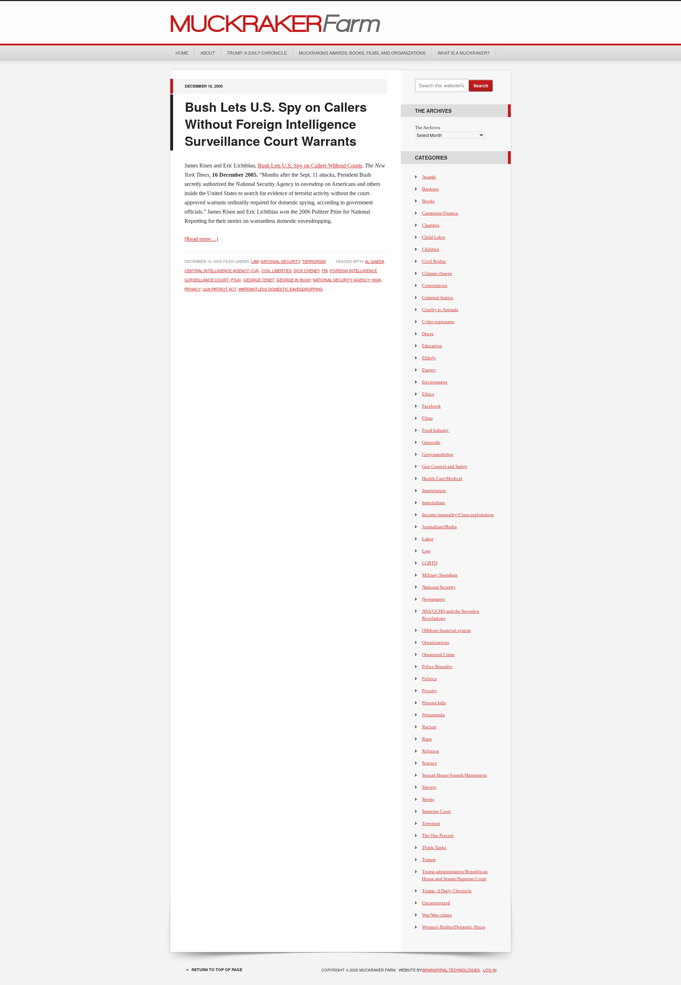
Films (427, 418)
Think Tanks (434, 847)
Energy (429, 370)
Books (428, 201)
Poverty (429, 690)
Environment (434, 382)
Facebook (431, 406)
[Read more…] (201, 239)
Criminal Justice (437, 297)
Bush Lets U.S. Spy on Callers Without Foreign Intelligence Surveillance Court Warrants (276, 123)
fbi (325, 270)
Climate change (437, 273)
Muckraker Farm (340, 22)
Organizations (435, 642)
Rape (427, 739)
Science (429, 763)
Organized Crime (438, 654)
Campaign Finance (440, 213)
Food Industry (435, 430)
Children (430, 249)
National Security (280, 261)
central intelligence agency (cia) (221, 270)
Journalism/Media (439, 526)
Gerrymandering (437, 454)
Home (182, 53)
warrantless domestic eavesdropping (280, 289)
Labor (427, 538)
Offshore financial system (446, 630)
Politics (429, 678)
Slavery (429, 787)
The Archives (427, 127)
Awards (429, 177)
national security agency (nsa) (347, 279)
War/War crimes (437, 915)
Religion (430, 751)
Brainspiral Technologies (451, 970)
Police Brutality (437, 666)
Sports (428, 799)
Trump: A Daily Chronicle (257, 53)
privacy (192, 289)
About (207, 53)
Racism (429, 727)
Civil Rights (434, 261)
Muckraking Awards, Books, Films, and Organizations (362, 53)
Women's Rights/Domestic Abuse (453, 927)
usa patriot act (219, 289)
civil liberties (276, 270)
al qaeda (374, 261)
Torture (429, 859)
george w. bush (293, 279)
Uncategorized (436, 903)
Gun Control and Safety (444, 466)
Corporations (434, 285)
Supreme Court (436, 811)
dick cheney (307, 270)
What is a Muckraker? (464, 53)
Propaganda (433, 714)
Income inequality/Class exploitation (458, 514)
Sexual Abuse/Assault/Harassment (454, 775)
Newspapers (433, 599)
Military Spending (440, 575)
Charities (430, 225)
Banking (430, 189)
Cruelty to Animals (440, 309)
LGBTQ (429, 563)
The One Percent (438, 835)
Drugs (427, 333)
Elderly (429, 358)
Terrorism (314, 261)
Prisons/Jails (434, 702)
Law (255, 261)
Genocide (431, 442)
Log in (490, 970)
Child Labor (433, 237)
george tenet (258, 279)
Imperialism (433, 502)
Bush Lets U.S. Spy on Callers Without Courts (310, 166)
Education (432, 345)
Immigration (434, 490)
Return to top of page (217, 969)
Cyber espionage (438, 321)
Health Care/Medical (442, 478)
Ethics (428, 394)
